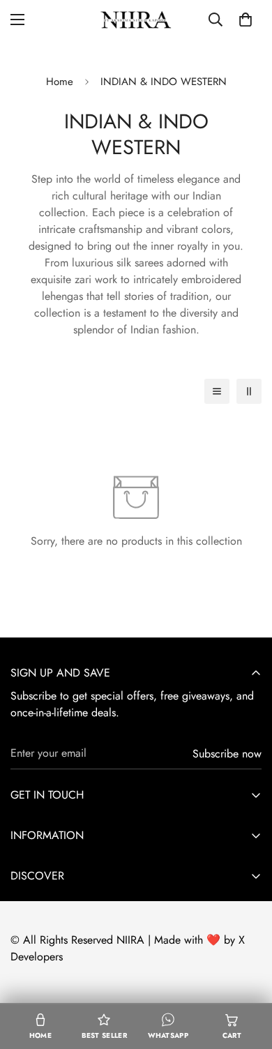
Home (59, 81)
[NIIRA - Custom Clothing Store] (136, 19)
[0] (245, 19)
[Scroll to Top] (247, 975)
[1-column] (216, 391)
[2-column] (249, 391)
